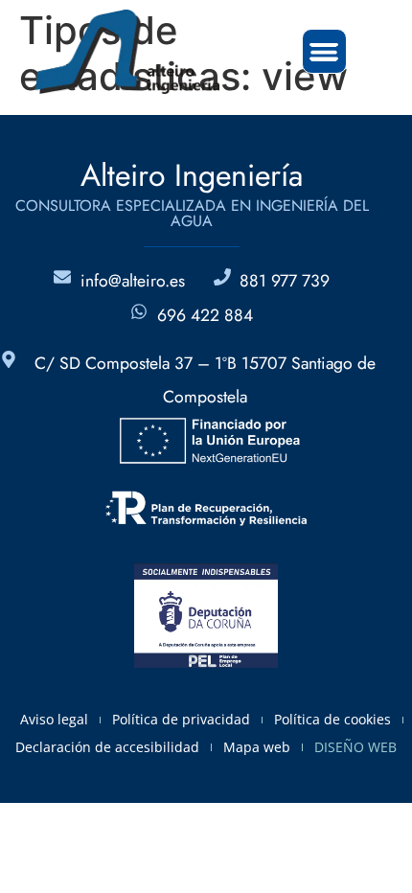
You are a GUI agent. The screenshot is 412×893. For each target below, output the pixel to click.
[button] (324, 51)
